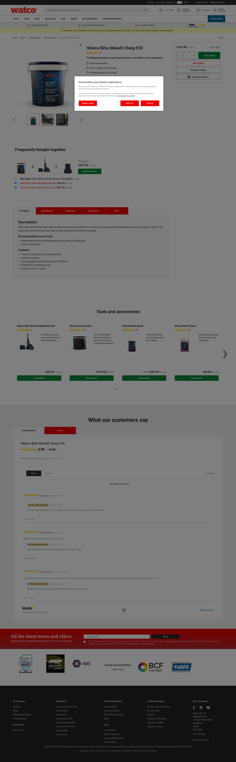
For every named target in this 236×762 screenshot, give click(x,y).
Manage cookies (88, 103)
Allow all (150, 103)
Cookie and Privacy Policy (126, 96)
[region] (119, 93)
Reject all (129, 103)
